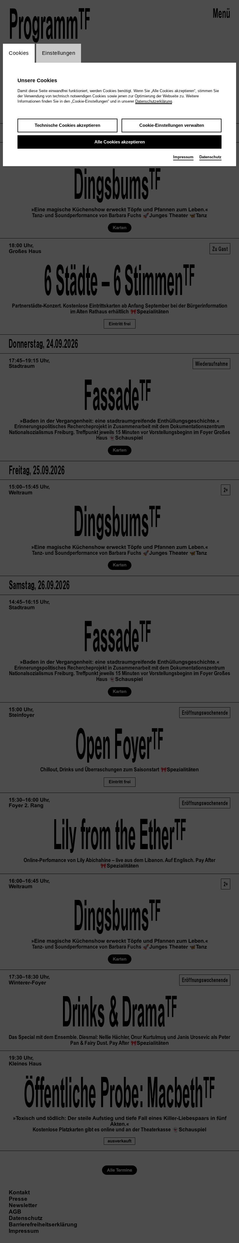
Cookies (19, 53)
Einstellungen (58, 53)
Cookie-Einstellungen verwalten (171, 125)
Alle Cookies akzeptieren (119, 141)
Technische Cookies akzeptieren (67, 125)
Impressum (183, 157)
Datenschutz (210, 157)
